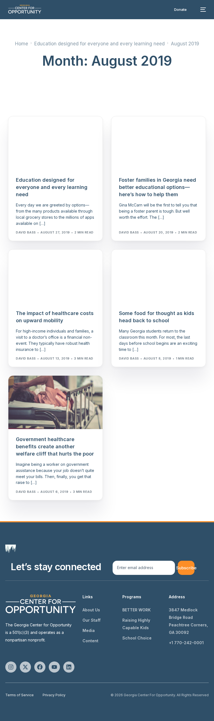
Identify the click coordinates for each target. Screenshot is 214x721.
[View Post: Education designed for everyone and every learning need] (55, 143)
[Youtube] (54, 667)
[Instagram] (10, 667)
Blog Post (27, 128)
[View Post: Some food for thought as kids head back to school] (158, 276)
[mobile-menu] (201, 9)
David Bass (26, 232)
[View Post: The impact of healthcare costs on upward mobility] (55, 276)
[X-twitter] (25, 667)
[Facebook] (39, 667)
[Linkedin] (68, 667)
